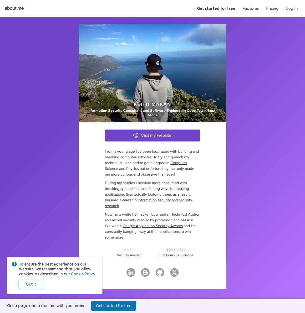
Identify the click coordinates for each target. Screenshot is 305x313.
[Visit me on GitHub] (160, 274)
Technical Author (185, 214)
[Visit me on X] (174, 274)
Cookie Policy (83, 274)
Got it (31, 284)
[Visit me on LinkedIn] (131, 274)
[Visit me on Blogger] (145, 274)
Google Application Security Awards (153, 226)
